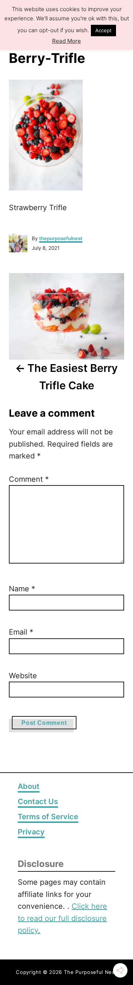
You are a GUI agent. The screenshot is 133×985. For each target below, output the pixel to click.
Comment (29, 479)
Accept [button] (103, 29)
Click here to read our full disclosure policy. (62, 918)
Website (23, 675)
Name (22, 588)
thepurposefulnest (60, 238)
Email (21, 632)
